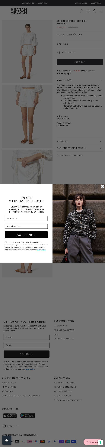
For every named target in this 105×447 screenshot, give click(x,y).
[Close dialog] (102, 186)
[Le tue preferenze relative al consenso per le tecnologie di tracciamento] (100, 442)
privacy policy (41, 250)
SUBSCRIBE (26, 235)
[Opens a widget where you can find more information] (92, 442)
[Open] (6, 440)
